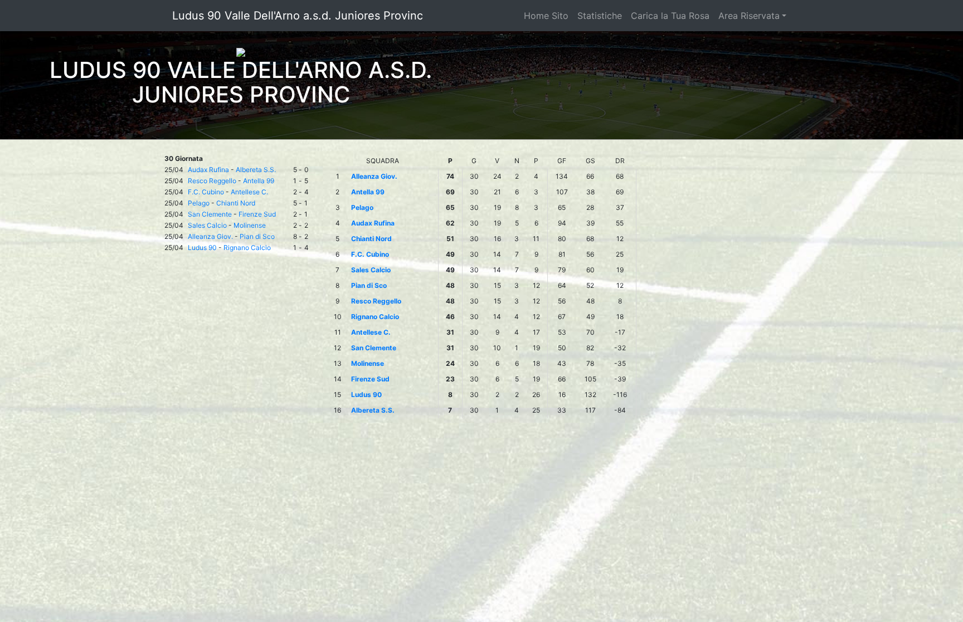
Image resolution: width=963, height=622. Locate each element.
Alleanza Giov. (210, 236)
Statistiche (599, 15)
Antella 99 (258, 181)
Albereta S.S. (256, 169)
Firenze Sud (257, 214)
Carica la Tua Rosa (670, 15)
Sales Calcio (207, 225)
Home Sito (546, 15)
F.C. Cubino (206, 192)
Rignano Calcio (247, 247)
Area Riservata (749, 15)
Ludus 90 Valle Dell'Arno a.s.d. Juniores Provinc (297, 15)
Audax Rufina (208, 169)
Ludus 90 (202, 247)
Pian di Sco (257, 236)
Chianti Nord (235, 203)
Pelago (199, 203)
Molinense (250, 225)
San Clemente (210, 214)
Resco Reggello (212, 181)
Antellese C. (249, 192)
